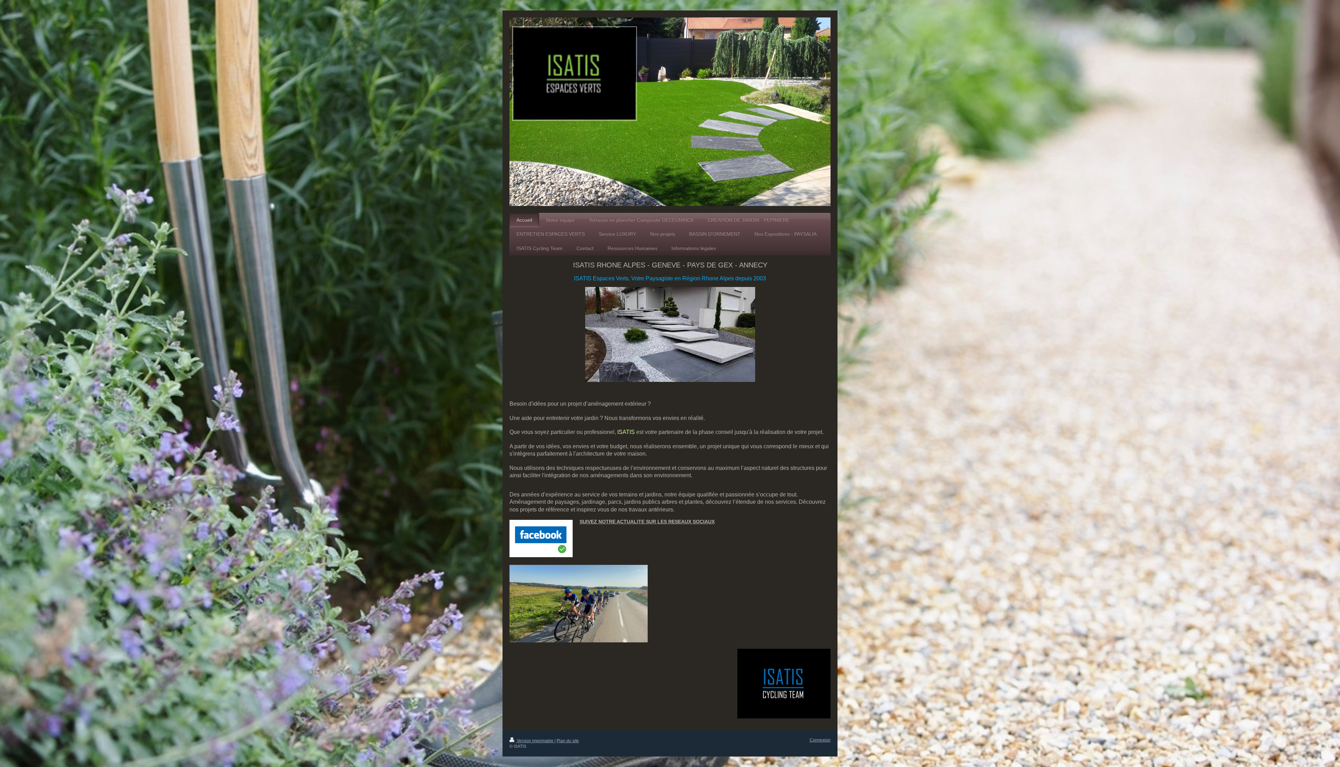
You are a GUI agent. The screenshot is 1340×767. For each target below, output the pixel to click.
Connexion (820, 740)
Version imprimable (535, 740)
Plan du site (568, 740)
